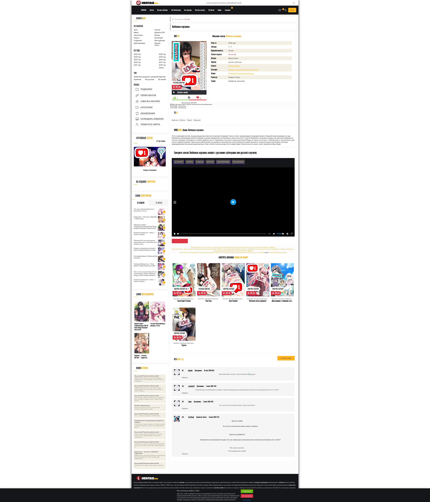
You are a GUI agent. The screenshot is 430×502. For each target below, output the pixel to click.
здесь (267, 252)
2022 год (137, 62)
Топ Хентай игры (176, 10)
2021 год (137, 65)
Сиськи (157, 30)
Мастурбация (160, 40)
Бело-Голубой (233, 301)
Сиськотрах (138, 35)
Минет (136, 32)
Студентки (138, 40)
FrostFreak (191, 417)
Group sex (250, 73)
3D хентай (162, 79)
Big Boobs (231, 73)
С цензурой (238, 70)
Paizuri (244, 73)
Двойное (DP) (160, 32)
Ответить (185, 377)
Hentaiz (149, 2)
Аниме (136, 77)
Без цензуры (144, 77)
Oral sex (238, 73)
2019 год (162, 57)
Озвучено (246, 70)
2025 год (137, 54)
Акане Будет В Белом (184, 301)
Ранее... (162, 68)
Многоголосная (233, 66)
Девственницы (139, 43)
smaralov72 (191, 386)
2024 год (137, 57)
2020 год (162, 54)
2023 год (137, 59)
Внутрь (157, 35)
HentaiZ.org (179, 19)
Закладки (228, 9)
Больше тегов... (157, 44)
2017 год (162, 62)
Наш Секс (209, 301)
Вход (292, 10)
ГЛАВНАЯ (143, 10)
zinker (190, 402)
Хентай (231, 70)
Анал (136, 30)
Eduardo (190, 370)
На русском (254, 70)
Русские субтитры (162, 10)
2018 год (162, 59)
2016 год (162, 65)
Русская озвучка (200, 10)
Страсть (184, 345)
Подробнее (247, 500)
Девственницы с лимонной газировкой (284, 301)
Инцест (137, 38)
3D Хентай (211, 10)
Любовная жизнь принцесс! (257, 301)
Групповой (159, 38)
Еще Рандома (161, 141)
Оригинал (137, 79)
